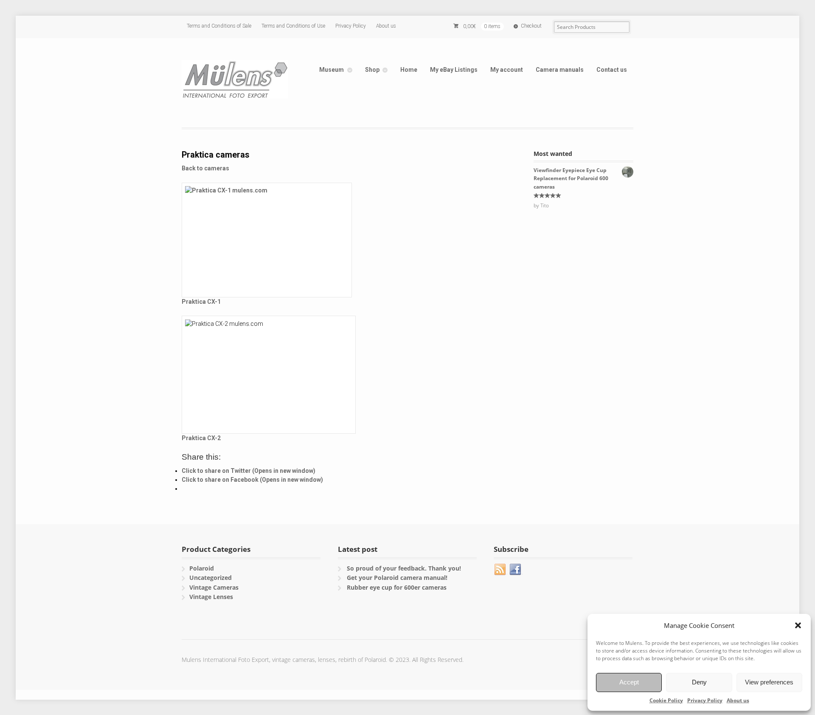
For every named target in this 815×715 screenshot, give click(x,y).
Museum (331, 69)
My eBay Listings (454, 69)
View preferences (769, 682)
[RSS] (500, 570)
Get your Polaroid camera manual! (397, 578)
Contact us (611, 69)
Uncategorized (210, 578)
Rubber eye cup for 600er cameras (397, 587)
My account (506, 69)
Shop (372, 69)
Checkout (531, 26)
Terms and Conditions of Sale (219, 26)
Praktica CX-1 (201, 301)
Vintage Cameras (214, 587)
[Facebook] (516, 570)
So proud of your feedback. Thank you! (404, 568)
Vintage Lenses (211, 597)
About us (738, 700)
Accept (629, 682)
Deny (699, 682)
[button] (798, 625)
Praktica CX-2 (201, 438)
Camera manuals (560, 69)
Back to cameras (205, 168)
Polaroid (201, 568)
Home (408, 69)
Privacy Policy (704, 700)
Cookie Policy (666, 700)
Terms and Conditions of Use (293, 26)
